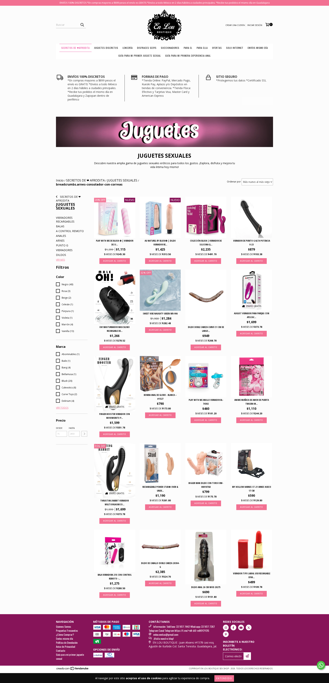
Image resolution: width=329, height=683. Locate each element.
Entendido (224, 678)
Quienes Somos (63, 626)
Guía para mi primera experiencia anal (188, 55)
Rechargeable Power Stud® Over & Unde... (160, 488)
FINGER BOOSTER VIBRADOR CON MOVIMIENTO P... (114, 415)
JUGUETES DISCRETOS (106, 47)
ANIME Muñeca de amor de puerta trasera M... (251, 401)
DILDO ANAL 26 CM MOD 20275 (205, 587)
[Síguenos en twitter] (249, 627)
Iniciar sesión (254, 25)
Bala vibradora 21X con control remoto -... (115, 576)
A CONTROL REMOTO (70, 231)
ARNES (60, 240)
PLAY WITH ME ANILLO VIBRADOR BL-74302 (206, 401)
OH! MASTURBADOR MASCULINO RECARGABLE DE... (114, 329)
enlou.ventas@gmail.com (165, 634)
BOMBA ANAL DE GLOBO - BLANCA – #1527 (160, 396)
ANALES (61, 236)
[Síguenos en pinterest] (226, 634)
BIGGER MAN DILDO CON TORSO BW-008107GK (205, 485)
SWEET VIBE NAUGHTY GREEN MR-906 (160, 313)
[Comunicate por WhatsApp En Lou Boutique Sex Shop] (321, 665)
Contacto (60, 650)
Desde (59, 428)
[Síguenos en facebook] (233, 627)
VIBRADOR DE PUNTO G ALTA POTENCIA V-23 (251, 242)
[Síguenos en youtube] (241, 627)
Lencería (128, 47)
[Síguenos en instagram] (226, 627)
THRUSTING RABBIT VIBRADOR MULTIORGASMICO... (114, 502)
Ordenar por (234, 181)
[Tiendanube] (72, 669)
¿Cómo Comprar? (65, 634)
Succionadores (170, 47)
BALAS (60, 226)
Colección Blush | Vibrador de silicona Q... (206, 242)
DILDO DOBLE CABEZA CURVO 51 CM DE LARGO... (206, 329)
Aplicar (84, 434)
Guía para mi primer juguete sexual (139, 55)
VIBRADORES (64, 250)
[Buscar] (82, 24)
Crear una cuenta (235, 25)
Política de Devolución (66, 642)
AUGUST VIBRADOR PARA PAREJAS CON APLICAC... (251, 315)
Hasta (72, 428)
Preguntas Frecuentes (67, 630)
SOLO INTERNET (234, 47)
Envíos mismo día (258, 47)
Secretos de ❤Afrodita (75, 47)
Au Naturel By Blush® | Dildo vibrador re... (160, 242)
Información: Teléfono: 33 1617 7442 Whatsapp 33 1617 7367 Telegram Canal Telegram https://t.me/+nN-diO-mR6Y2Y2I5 (182, 628)
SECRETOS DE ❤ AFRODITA (68, 198)
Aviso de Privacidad (65, 646)
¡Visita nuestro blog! (164, 638)
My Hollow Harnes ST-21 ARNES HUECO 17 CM (251, 488)
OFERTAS (217, 47)
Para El (188, 47)
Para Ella (202, 47)
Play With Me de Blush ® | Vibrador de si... (114, 242)
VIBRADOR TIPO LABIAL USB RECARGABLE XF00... (251, 575)
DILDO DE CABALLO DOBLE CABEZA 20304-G (160, 565)
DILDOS (61, 255)
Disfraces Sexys (147, 47)
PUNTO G (62, 245)
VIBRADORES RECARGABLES (65, 219)
